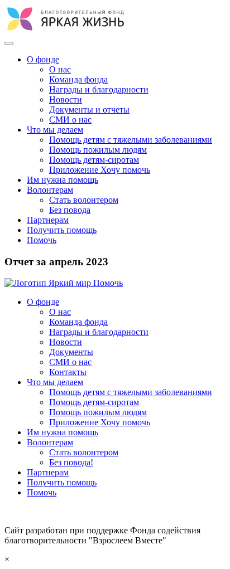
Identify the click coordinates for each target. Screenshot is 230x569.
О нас (60, 69)
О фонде (43, 59)
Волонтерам (50, 189)
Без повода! (71, 462)
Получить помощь (62, 230)
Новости (65, 99)
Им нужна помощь (62, 179)
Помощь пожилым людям (98, 149)
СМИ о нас (70, 119)
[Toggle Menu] (8, 43)
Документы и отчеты (89, 109)
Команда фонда (78, 79)
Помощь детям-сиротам (94, 159)
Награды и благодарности (98, 89)
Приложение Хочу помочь (99, 169)
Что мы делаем (55, 129)
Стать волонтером (83, 200)
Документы (71, 352)
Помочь (41, 240)
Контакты (68, 372)
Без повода (69, 210)
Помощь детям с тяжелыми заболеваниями (130, 139)
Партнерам (48, 220)
